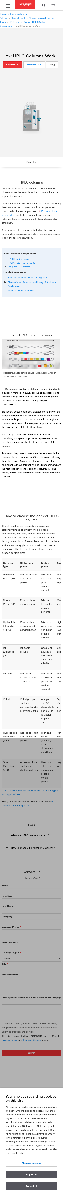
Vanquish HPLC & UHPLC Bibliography (27, 277)
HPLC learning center (18, 259)
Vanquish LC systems (19, 266)
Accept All (31, 1186)
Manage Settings (31, 1162)
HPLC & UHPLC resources (21, 290)
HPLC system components (21, 262)
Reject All (31, 1174)
